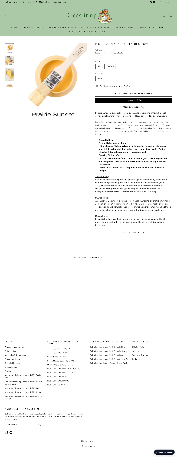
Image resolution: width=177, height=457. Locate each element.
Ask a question (133, 233)
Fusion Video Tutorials (56, 357)
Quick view (24, 308)
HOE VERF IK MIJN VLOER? (59, 381)
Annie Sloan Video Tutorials (59, 349)
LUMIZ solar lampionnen (95, 27)
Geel (100, 78)
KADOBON (74, 32)
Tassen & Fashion (123, 27)
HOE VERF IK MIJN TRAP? (58, 377)
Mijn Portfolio (45, 2)
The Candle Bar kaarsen (61, 27)
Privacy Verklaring (12, 359)
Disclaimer (9, 371)
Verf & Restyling (31, 27)
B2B (103, 32)
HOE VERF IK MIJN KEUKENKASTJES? (63, 369)
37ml (100, 66)
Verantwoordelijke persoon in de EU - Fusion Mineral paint (23, 383)
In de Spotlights (59, 2)
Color (99, 74)
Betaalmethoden (12, 351)
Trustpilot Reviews (12, 363)
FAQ (35, 2)
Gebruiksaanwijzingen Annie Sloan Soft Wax (108, 351)
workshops (90, 32)
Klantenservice (11, 367)
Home (14, 27)
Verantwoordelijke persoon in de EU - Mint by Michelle (24, 397)
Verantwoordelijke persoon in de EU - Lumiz (23, 388)
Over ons (27, 2)
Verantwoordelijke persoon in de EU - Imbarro (24, 392)
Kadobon (136, 359)
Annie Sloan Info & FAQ (57, 353)
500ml (110, 66)
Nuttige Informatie (13, 2)
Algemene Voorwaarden (15, 347)
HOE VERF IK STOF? (56, 385)
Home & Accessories (152, 27)
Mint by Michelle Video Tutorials (60, 365)
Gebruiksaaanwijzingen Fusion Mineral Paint (108, 363)
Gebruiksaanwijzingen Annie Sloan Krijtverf (108, 347)
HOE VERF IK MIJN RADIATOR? (61, 373)
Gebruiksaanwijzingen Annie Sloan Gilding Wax (110, 359)
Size (98, 61)
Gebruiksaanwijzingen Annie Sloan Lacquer (108, 355)
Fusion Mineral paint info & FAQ (60, 361)
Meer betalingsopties (133, 106)
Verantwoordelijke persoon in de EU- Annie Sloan (23, 376)
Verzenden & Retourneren (15, 355)
